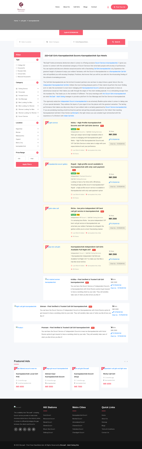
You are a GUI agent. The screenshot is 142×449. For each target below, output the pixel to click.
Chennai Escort (77, 425)
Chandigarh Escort (78, 432)
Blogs (85, 7)
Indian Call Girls (69, 116)
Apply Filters (27, 164)
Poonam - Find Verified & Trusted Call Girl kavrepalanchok (66, 328)
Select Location (26, 42)
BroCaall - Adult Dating (57, 96)
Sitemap (104, 422)
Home (57, 7)
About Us (66, 7)
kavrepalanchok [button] (21, 146)
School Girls (22, 74)
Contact (94, 7)
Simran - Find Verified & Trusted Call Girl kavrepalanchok (63, 306)
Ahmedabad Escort (78, 422)
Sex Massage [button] (23, 99)
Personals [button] (22, 92)
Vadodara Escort (77, 429)
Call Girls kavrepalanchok (102, 69)
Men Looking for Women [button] (26, 106)
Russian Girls (22, 71)
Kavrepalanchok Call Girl (118, 71)
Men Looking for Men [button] (25, 102)
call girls (23, 21)
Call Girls (77, 7)
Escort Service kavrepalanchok (116, 107)
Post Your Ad (120, 7)
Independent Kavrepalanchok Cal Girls (56, 85)
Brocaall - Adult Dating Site (69, 445)
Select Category (54, 42)
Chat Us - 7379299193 (117, 144)
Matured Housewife (24, 77)
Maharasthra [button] (20, 136)
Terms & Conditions (108, 429)
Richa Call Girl (80, 374)
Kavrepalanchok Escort (79, 415)
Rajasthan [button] (19, 129)
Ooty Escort (47, 415)
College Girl (21, 65)
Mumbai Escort (77, 419)
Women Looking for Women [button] (28, 113)
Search (117, 42)
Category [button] (19, 82)
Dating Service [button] (23, 88)
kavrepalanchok (34, 21)
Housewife (21, 68)
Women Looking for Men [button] (26, 109)
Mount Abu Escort (49, 429)
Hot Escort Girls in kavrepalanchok (114, 94)
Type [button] (17, 60)
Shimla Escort (47, 425)
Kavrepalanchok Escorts (90, 88)
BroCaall (75, 113)
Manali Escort (47, 422)
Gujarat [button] (18, 139)
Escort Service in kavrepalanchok (106, 63)
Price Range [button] (20, 152)
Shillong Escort (48, 432)
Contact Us (105, 432)
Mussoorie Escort (49, 419)
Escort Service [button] (23, 116)
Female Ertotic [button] (23, 95)
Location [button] (19, 123)
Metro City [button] (19, 143)
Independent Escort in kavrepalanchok (74, 101)
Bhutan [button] (18, 132)
